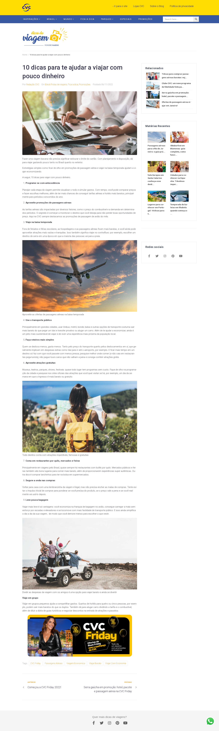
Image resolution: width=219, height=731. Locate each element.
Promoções (145, 19)
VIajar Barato (95, 663)
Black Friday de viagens (56, 84)
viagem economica (75, 663)
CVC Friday (35, 663)
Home (24, 55)
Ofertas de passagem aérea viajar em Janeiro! (176, 104)
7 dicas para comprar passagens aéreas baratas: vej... (175, 76)
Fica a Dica (87, 19)
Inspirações (30, 19)
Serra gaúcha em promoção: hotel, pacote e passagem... (175, 94)
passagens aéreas (53, 663)
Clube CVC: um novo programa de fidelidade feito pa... (176, 85)
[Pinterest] (173, 256)
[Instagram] (165, 256)
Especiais (126, 19)
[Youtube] (180, 256)
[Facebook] (149, 256)
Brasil (51, 19)
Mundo (68, 19)
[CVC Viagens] (27, 7)
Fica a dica (73, 84)
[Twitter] (157, 256)
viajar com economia (115, 663)
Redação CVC (32, 84)
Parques (106, 19)
